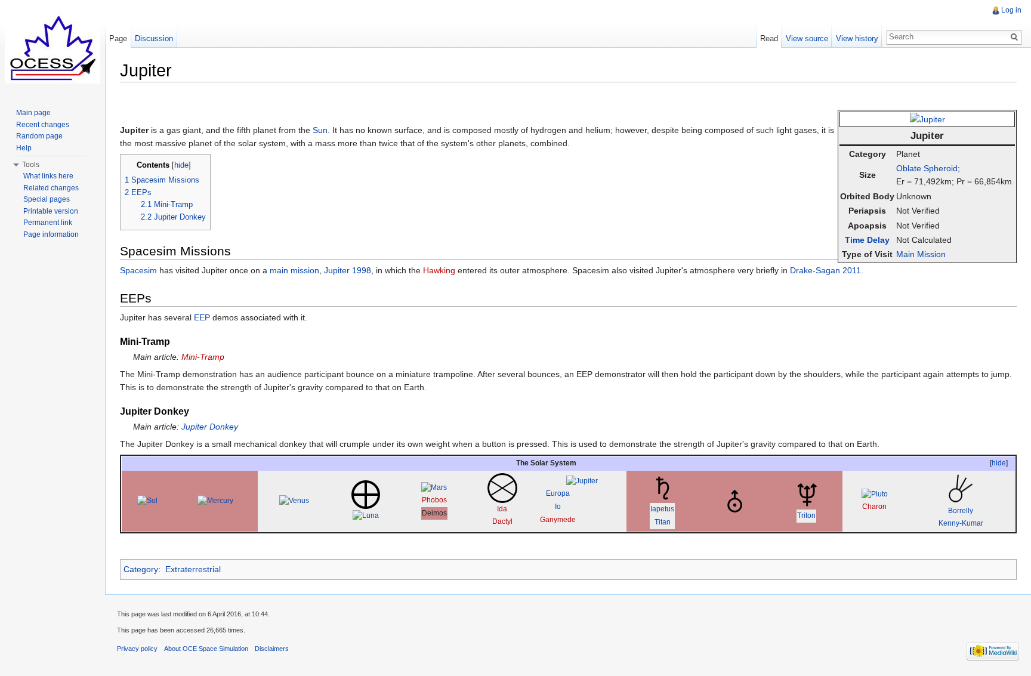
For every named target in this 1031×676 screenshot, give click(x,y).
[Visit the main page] (52, 47)
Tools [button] (30, 164)
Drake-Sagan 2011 (825, 270)
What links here (48, 176)
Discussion (154, 38)
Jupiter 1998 (347, 270)
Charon (874, 506)
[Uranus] (734, 500)
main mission (294, 270)
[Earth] (366, 494)
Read (769, 38)
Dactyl (502, 521)
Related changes (51, 188)
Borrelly (960, 511)
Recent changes (42, 125)
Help (24, 148)
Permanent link (47, 222)
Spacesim (138, 270)
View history (857, 38)
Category (141, 569)
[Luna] (366, 515)
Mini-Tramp (202, 357)
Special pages (46, 199)
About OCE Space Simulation (206, 648)
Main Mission (921, 254)
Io (558, 506)
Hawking (439, 270)
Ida (502, 509)
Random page (39, 136)
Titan (663, 522)
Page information (51, 234)
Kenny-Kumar (961, 523)
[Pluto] (875, 494)
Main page (33, 113)
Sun (320, 130)
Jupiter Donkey (209, 426)
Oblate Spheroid (927, 168)
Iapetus (662, 509)
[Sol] (147, 500)
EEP (202, 317)
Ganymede (558, 520)
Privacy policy (137, 648)
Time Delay (867, 240)
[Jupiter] (927, 119)
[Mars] (434, 487)
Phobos (434, 500)
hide (181, 165)
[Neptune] (807, 494)
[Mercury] (215, 500)
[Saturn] (662, 487)
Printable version (50, 211)
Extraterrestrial (193, 569)
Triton (806, 515)
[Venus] (294, 500)
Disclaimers (272, 648)
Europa (558, 493)
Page (118, 38)
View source (807, 38)
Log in (1011, 10)
